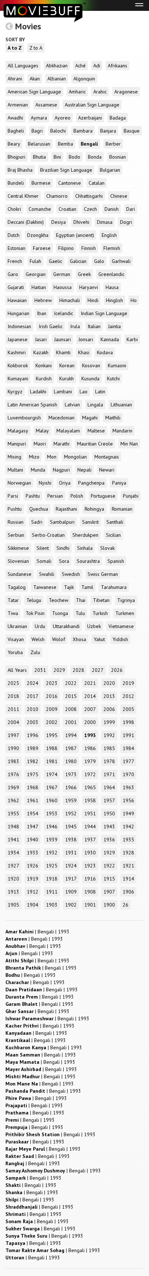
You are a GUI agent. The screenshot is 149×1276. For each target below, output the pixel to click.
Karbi (132, 339)
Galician (78, 261)
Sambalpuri (62, 522)
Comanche (40, 209)
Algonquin (84, 78)
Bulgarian (110, 170)
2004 (13, 722)
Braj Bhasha (20, 170)
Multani (15, 470)
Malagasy (18, 430)
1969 (13, 787)
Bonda (95, 157)
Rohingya (94, 509)
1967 (52, 787)
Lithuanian (121, 404)
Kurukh (66, 378)
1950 (109, 813)
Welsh (37, 639)
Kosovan (91, 365)
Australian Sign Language (92, 104)
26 (125, 904)
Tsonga (60, 613)
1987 (71, 748)
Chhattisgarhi (89, 196)
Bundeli (16, 183)
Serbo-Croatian (48, 535)
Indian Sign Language (104, 313)
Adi (96, 65)
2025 (13, 683)
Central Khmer (23, 196)
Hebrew (43, 300)
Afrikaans (117, 65)
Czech (90, 209)
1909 (71, 891)
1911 (52, 891)
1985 (109, 748)
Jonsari (85, 339)
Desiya (58, 222)
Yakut (99, 639)
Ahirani (15, 78)
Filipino (66, 248)
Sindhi (62, 548)
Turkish (100, 613)
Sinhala (85, 548)
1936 (109, 839)
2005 (128, 709)
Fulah (35, 261)
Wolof (58, 639)
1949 (128, 813)
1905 (13, 904)
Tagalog (17, 587)
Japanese (17, 339)
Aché (80, 65)
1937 (90, 839)
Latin (100, 391)
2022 (71, 683)
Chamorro (57, 196)
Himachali (69, 300)
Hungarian (18, 313)
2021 (90, 683)
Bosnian (117, 157)
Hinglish (114, 300)
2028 (78, 670)
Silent (43, 548)
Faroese (42, 248)
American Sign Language (34, 91)
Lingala (95, 404)
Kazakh (40, 352)
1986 (90, 748)
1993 (90, 735)
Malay (42, 430)
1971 (109, 774)
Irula (75, 326)
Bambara (83, 130)
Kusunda (90, 378)
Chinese (118, 196)
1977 (128, 761)
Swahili (46, 574)
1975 (32, 774)
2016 (52, 696)
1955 (13, 813)
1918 (52, 878)
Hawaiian (17, 300)
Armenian (18, 104)
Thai (80, 600)
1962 (13, 800)
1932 (52, 852)
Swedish (71, 574)
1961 (32, 800)
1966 (71, 787)
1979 (90, 761)
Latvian (72, 404)
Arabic (100, 91)
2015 (71, 696)
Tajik (69, 587)
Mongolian (75, 456)
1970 (128, 774)
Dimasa (104, 222)
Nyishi (45, 483)
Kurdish (44, 378)
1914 (128, 878)
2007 (90, 709)
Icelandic (63, 313)
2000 (90, 722)
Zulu (35, 652)
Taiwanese (44, 587)
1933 (32, 852)
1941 (13, 839)
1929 (109, 852)
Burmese (41, 183)
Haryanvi (88, 287)
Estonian (16, 248)
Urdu (40, 626)
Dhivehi (81, 222)
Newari (106, 470)
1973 (71, 774)
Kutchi (113, 378)
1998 (128, 722)
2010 (32, 709)
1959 (71, 800)
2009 (52, 709)
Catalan (97, 183)
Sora (64, 561)
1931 (71, 852)
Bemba (65, 144)
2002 (52, 722)
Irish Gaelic (51, 326)
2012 (128, 696)
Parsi (13, 496)
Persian (55, 496)
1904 (32, 904)
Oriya (65, 483)
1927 (13, 865)
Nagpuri (61, 470)
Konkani (43, 365)
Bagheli (16, 130)
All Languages (23, 65)
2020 (109, 683)
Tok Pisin (35, 613)
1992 (109, 735)
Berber (113, 144)
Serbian (16, 535)
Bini (57, 157)
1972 (90, 774)
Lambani (63, 391)
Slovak (107, 548)
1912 (32, 891)
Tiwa (13, 613)
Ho (134, 300)
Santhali (114, 522)
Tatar (13, 600)
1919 (32, 878)
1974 (52, 774)
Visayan (16, 639)
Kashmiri (17, 352)
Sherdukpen (85, 535)
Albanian (56, 78)
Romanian (122, 509)
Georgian (36, 274)
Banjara (108, 130)
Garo (13, 274)
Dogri (126, 222)
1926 (32, 865)
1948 (13, 826)
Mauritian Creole (95, 443)
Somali (44, 561)
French (15, 261)
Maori (40, 443)
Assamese (46, 104)
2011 (13, 709)
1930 (90, 852)
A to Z (15, 48)
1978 (109, 761)
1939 (52, 839)
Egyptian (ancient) (75, 235)
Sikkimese (18, 548)
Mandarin (122, 430)
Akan (35, 78)
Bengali (89, 144)
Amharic (77, 91)
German (61, 274)
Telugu (33, 600)
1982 (32, 761)
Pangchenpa (91, 483)
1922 (109, 865)
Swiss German (103, 574)
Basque (132, 130)
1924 (71, 865)
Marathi (61, 443)
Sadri (36, 522)
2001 (71, 722)
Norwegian (19, 483)
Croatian (67, 209)
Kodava (105, 352)
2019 (128, 683)
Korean (66, 365)
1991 (128, 735)
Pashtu (33, 496)
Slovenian (18, 561)
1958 (90, 800)
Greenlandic (111, 274)
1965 (90, 787)
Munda (38, 470)
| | (37, 931)
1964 (109, 787)
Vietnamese (121, 626)
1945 (71, 826)
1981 (52, 761)
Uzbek (94, 626)
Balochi (58, 130)
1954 (32, 813)
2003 (32, 722)
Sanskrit (90, 522)
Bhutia (39, 157)
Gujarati (16, 287)
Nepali (84, 470)
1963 (128, 787)
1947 (32, 826)
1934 (13, 852)
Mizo (34, 456)
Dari (130, 209)
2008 (71, 709)
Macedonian (61, 417)
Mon (51, 456)
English (109, 235)
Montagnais (106, 456)
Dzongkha (37, 235)
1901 (90, 904)
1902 (71, 904)
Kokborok (18, 365)
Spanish (115, 561)
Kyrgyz (15, 391)
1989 (32, 748)
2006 (109, 709)
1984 (128, 748)
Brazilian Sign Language (66, 170)
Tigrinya (126, 600)
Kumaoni (117, 365)
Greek (84, 274)
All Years (17, 670)
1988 (52, 748)
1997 (13, 735)
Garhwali (121, 261)
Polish (77, 496)
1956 (128, 800)
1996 (32, 735)
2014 (90, 696)
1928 (128, 852)
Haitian (38, 287)
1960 (52, 800)
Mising (14, 456)
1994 (71, 735)
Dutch (14, 235)
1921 (128, 865)
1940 (32, 839)
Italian (94, 326)
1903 (52, 904)
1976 (13, 774)
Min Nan (129, 443)
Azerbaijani (90, 117)
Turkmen (124, 613)
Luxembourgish (24, 417)
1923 (90, 865)
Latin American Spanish (32, 404)
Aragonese (126, 91)
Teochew (58, 600)
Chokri (14, 209)
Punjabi (131, 496)
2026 (117, 670)
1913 (13, 891)
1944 (90, 826)
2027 (97, 670)
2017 (32, 696)
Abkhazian (57, 65)
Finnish (88, 248)
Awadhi (15, 117)
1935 (128, 839)
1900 (109, 904)
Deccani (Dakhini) (26, 222)
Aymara (39, 117)
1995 (52, 735)
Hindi (93, 300)
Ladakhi (38, 391)
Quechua (38, 509)
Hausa (112, 287)
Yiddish (120, 639)
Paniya (119, 483)
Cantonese (69, 183)
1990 (13, 748)
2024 (32, 683)
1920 (13, 878)
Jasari (41, 339)
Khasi (83, 352)
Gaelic (55, 261)
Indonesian (19, 326)
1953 (52, 813)
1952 (71, 813)
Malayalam (68, 430)
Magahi (90, 417)
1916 (90, 878)
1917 (71, 878)
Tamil (87, 587)
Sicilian (113, 535)
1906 (128, 891)
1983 (13, 761)
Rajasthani (66, 509)
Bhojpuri (16, 157)
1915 (109, 878)
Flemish (111, 248)
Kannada (110, 339)
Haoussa (63, 287)
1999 (109, 722)
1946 (52, 826)
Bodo (74, 157)
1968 (32, 787)
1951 (90, 813)
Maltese (96, 430)
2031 (40, 670)
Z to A (35, 48)
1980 (71, 761)
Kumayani (18, 378)
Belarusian (39, 144)
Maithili (112, 417)
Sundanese (19, 574)
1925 (52, 865)
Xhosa (79, 639)
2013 (109, 696)
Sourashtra (88, 561)
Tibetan (101, 600)
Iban (41, 313)
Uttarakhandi (66, 626)
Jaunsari (62, 339)
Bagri (37, 130)
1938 (71, 839)
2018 (13, 696)
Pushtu (15, 509)
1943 (109, 826)
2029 (59, 670)
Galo (99, 261)
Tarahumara (114, 587)
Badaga (118, 117)
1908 (90, 891)
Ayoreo (63, 117)
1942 (128, 826)
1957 (109, 800)
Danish (112, 209)
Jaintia (114, 326)
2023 (52, 683)
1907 (109, 891)
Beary (14, 144)
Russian (16, 522)
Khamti (63, 352)
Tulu (80, 613)
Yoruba (15, 652)
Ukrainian (17, 626)
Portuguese (103, 496)
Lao (84, 391)
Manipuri (17, 443)
